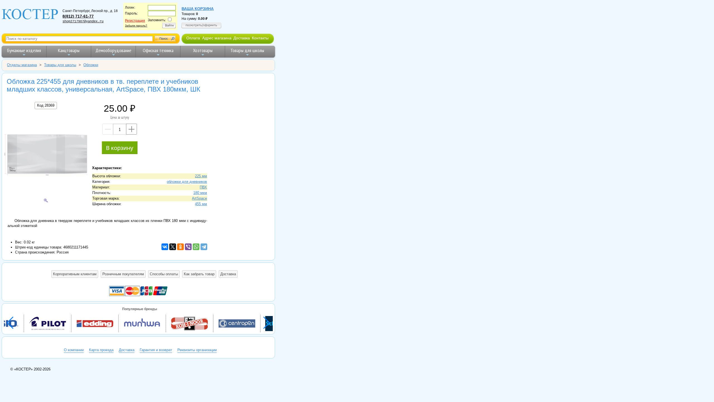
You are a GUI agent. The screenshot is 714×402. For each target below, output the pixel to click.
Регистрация (135, 21)
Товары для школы (247, 50)
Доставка (241, 38)
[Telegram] (204, 246)
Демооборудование (113, 50)
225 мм (201, 176)
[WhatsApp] (196, 246)
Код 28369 (45, 105)
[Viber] (188, 246)
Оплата (193, 38)
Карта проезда (101, 350)
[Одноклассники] (180, 246)
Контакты (260, 38)
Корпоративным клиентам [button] (75, 274)
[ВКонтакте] (164, 246)
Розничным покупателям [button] (123, 274)
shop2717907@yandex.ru (82, 21)
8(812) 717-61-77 (78, 16)
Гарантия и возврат (156, 350)
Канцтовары (68, 50)
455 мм (201, 204)
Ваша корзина (198, 8)
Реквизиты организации (197, 350)
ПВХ (203, 187)
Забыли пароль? (136, 25)
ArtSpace (199, 198)
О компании (74, 350)
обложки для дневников (187, 182)
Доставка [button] (228, 274)
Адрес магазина (216, 38)
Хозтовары (203, 50)
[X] (172, 246)
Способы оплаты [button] (164, 274)
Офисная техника (158, 50)
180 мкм (200, 193)
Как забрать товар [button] (199, 274)
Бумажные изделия (24, 50)
